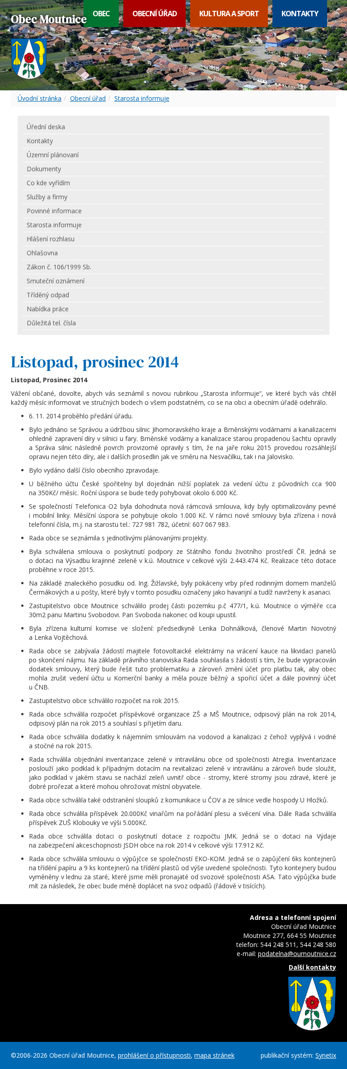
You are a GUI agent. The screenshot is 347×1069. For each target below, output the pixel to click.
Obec (101, 14)
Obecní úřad (154, 14)
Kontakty (299, 14)
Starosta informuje (141, 98)
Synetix (325, 1055)
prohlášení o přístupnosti (154, 1055)
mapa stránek (214, 1055)
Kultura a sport (229, 14)
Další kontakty (312, 967)
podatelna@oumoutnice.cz (297, 953)
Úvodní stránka (39, 98)
